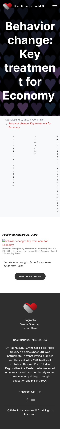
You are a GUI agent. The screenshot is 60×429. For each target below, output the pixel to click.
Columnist (38, 119)
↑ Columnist (35, 145)
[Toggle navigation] (54, 5)
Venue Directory (30, 324)
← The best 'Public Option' (13, 161)
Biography (30, 320)
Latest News (30, 328)
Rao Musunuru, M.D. (29, 6)
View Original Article (30, 276)
